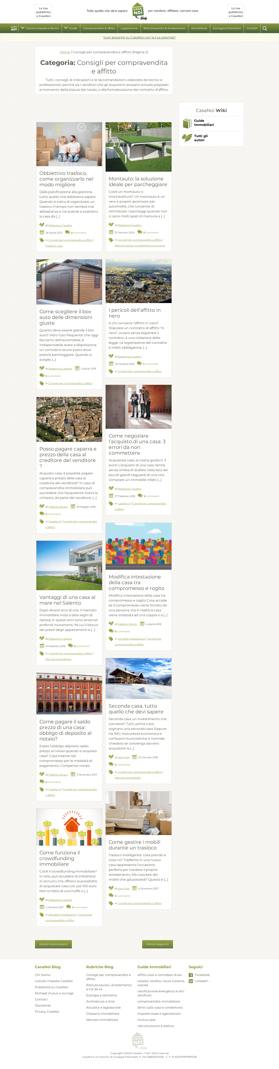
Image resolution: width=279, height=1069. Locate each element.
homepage (14, 28)
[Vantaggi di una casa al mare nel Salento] (69, 565)
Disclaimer (43, 1005)
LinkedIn (201, 981)
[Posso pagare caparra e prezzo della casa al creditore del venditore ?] (69, 419)
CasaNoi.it (124, 503)
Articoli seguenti (158, 944)
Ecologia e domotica (101, 995)
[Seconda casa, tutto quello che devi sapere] (138, 678)
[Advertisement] (104, 108)
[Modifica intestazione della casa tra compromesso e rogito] (138, 546)
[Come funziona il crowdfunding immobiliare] (69, 827)
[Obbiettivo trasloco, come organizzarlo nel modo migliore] (69, 144)
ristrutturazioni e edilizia (155, 1026)
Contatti (252, 28)
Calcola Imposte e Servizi (42, 28)
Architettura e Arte (100, 1001)
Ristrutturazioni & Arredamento (164, 28)
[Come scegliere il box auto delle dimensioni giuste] (69, 281)
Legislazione (129, 28)
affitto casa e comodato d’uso (159, 975)
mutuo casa (146, 1020)
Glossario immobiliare (102, 1014)
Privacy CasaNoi (47, 1011)
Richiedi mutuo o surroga (54, 993)
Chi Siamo (42, 975)
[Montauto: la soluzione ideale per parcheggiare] (138, 147)
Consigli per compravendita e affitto (70, 240)
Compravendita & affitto (99, 28)
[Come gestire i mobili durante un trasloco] (138, 813)
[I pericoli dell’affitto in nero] (138, 281)
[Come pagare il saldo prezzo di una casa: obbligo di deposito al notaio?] (69, 694)
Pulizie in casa (54, 245)
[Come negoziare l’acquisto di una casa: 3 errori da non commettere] (138, 407)
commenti (78, 232)
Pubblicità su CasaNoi (51, 987)
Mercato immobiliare (58, 659)
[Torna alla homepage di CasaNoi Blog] (139, 1041)
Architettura (199, 28)
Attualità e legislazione (131, 638)
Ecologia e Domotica (227, 28)
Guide (73, 28)
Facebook (202, 975)
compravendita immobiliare (158, 1001)
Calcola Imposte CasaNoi (54, 981)
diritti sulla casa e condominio (160, 1007)
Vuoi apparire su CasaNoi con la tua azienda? (139, 37)
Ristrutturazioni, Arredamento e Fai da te (140, 245)
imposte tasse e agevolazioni (159, 1014)
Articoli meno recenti (53, 944)
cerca (265, 28)
